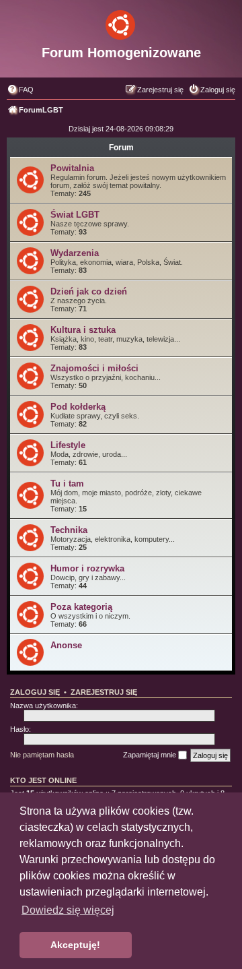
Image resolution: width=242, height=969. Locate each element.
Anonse (66, 645)
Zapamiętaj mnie (150, 755)
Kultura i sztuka (83, 330)
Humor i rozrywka (87, 568)
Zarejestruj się (104, 692)
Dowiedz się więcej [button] (68, 910)
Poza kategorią (81, 607)
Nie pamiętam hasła (42, 755)
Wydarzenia (74, 253)
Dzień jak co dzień (88, 291)
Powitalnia (72, 168)
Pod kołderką (78, 407)
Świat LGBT (74, 215)
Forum (121, 147)
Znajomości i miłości (94, 368)
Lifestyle (67, 445)
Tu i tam (67, 483)
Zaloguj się (35, 692)
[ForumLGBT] (121, 22)
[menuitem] (20, 90)
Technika (68, 530)
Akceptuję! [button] (75, 944)
